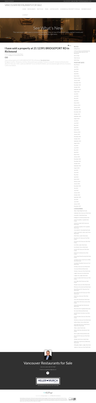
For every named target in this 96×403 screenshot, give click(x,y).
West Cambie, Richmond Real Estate (81, 333)
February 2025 (77, 105)
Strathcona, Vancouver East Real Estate (82, 320)
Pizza (46, 9)
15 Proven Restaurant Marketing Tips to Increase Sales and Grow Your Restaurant (82, 52)
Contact (25, 15)
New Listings (76, 55)
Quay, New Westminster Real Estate (81, 299)
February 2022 (77, 181)
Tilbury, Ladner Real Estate (79, 327)
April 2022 (76, 177)
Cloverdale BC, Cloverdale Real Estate (82, 230)
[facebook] (48, 373)
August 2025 (76, 91)
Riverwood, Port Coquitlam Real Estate (82, 308)
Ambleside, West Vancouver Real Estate (82, 213)
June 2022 (76, 172)
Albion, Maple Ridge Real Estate (80, 210)
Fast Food (40, 9)
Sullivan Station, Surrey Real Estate (81, 322)
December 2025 (77, 82)
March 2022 (76, 179)
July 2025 (76, 94)
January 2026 (77, 80)
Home (24, 9)
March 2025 (76, 102)
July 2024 (76, 120)
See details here (45, 60)
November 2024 (77, 111)
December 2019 (77, 206)
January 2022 (77, 183)
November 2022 (77, 161)
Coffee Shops (54, 9)
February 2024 (77, 132)
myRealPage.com (48, 393)
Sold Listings (76, 60)
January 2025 (77, 107)
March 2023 (76, 154)
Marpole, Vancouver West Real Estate (82, 284)
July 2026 (76, 67)
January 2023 (77, 156)
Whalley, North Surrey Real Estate (81, 339)
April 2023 (76, 152)
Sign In (6, 1)
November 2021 (77, 186)
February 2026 (77, 78)
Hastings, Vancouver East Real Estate (82, 266)
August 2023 (76, 143)
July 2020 (76, 199)
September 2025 (77, 89)
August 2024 (76, 118)
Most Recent (76, 64)
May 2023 (76, 150)
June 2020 (76, 201)
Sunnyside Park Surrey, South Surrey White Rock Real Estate (82, 325)
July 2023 (76, 145)
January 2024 (77, 134)
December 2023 (77, 136)
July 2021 (76, 188)
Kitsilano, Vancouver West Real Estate (82, 271)
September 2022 (77, 165)
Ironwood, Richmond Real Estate (81, 268)
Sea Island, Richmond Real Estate (81, 310)
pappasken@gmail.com (50, 369)
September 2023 (77, 141)
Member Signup (86, 9)
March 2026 (76, 76)
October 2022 (77, 163)
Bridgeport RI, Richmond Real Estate (16, 55)
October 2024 (77, 114)
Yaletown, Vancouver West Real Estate (82, 347)
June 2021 (76, 190)
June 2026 (76, 69)
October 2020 (77, 195)
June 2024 (76, 123)
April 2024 (76, 127)
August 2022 (76, 168)
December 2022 (77, 159)
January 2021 (77, 192)
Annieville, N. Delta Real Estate (80, 215)
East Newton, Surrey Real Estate (81, 247)
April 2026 (76, 73)
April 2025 (76, 100)
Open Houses (77, 57)
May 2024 (76, 125)
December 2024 (77, 109)
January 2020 (77, 204)
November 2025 (77, 85)
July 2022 (76, 170)
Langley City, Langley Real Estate (81, 275)
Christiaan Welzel (44, 395)
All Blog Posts (77, 48)
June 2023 (76, 147)
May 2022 (76, 174)
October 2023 (77, 138)
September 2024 (77, 116)
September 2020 (77, 197)
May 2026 (76, 71)
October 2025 (77, 87)
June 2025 (76, 96)
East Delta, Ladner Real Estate (80, 244)
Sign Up (12, 1)
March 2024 (76, 129)
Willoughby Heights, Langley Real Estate (82, 345)
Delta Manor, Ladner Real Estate (81, 235)
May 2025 (76, 98)
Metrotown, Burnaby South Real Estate (82, 287)
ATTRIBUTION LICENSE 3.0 (55, 395)
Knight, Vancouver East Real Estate (81, 273)
